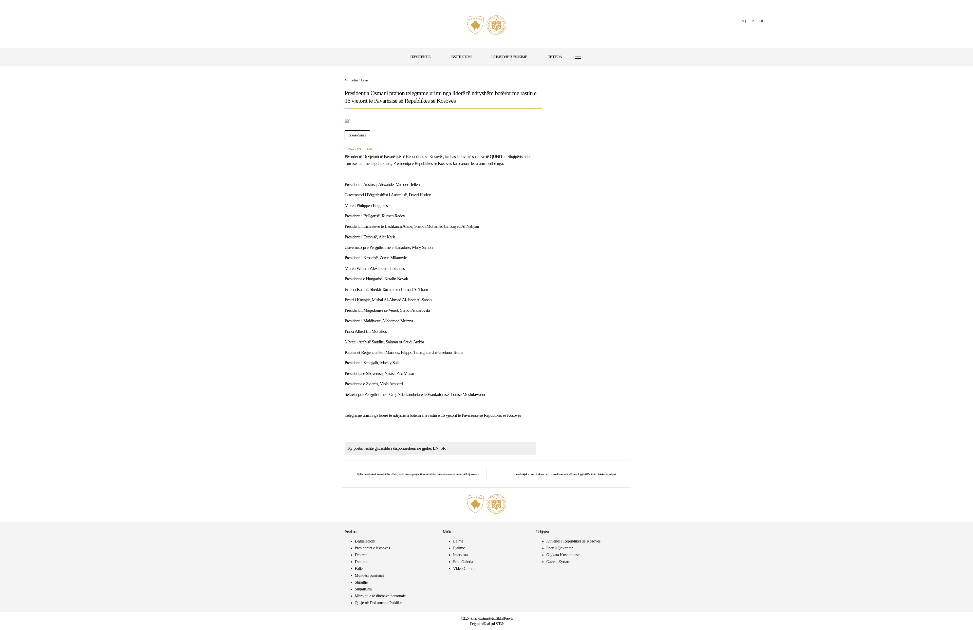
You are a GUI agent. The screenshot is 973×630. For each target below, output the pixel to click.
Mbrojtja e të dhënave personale (380, 596)
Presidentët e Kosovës (372, 548)
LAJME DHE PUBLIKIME (509, 57)
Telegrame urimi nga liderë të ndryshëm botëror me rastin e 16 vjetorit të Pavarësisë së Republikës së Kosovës (433, 415)
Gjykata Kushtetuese (562, 555)
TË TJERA (555, 57)
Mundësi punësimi (369, 575)
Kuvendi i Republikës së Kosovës (573, 541)
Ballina (354, 80)
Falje (359, 568)
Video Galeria (464, 568)
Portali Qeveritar (559, 548)
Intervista (460, 555)
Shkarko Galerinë (357, 135)
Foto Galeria (463, 561)
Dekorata (362, 561)
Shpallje (361, 582)
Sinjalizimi (363, 589)
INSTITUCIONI (461, 57)
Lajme (364, 80)
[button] (593, 57)
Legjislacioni (365, 541)
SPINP (499, 624)
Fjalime (459, 548)
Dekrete (361, 555)
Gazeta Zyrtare (558, 561)
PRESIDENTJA (420, 57)
